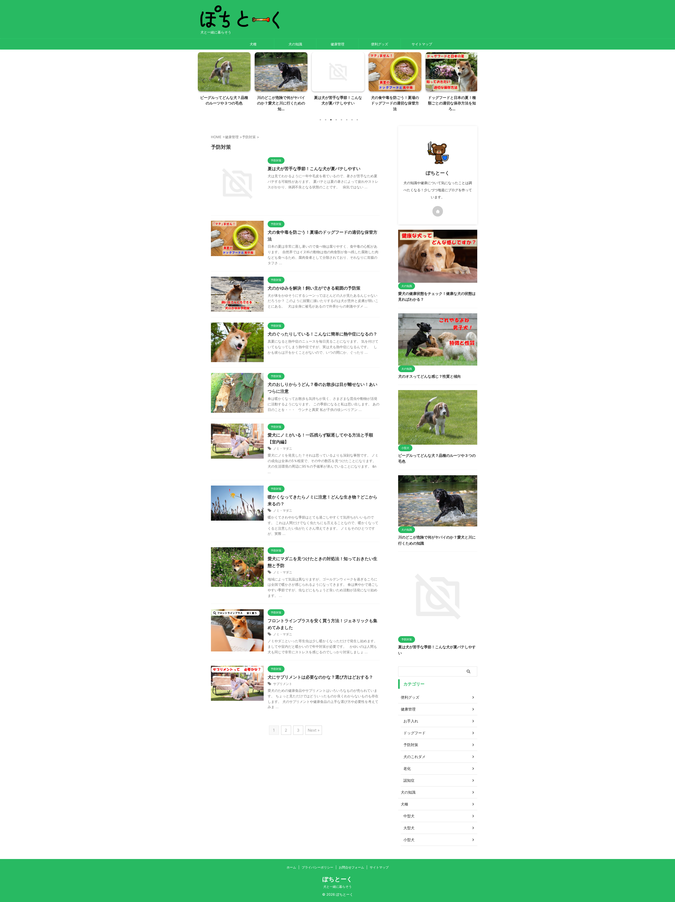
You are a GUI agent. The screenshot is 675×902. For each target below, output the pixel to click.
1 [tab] (320, 119)
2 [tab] (325, 119)
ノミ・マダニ (282, 448)
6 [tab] (346, 119)
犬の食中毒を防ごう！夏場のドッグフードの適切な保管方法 (395, 103)
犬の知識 (295, 44)
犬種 (253, 44)
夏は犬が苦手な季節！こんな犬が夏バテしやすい (314, 168)
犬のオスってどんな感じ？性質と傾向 (429, 376)
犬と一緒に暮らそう (337, 887)
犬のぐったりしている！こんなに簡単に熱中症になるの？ (322, 334)
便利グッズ (379, 44)
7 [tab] (352, 119)
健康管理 (337, 44)
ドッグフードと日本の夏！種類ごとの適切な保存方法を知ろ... (452, 103)
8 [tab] (357, 119)
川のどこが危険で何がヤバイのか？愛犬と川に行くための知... (281, 103)
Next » (314, 730)
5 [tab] (341, 119)
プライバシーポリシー (317, 867)
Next (472, 80)
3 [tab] (331, 119)
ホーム (291, 867)
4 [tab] (336, 119)
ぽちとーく (337, 879)
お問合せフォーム (351, 867)
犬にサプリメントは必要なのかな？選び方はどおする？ (320, 677)
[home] (437, 211)
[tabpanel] (224, 80)
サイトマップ (422, 44)
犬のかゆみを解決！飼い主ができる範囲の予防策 (314, 288)
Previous (203, 80)
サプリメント (282, 684)
